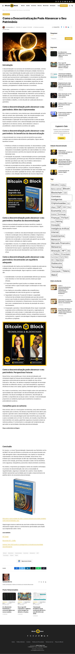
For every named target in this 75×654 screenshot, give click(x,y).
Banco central (56, 189)
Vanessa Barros (10, 27)
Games (52, 221)
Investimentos (57, 236)
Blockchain (46, 5)
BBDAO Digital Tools (40, 645)
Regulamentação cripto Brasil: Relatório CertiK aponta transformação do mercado (65, 85)
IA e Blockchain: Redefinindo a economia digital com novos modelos (9, 609)
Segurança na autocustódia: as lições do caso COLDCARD (65, 152)
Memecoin (55, 240)
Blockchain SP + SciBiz (9, 540)
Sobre (13, 642)
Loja (59, 5)
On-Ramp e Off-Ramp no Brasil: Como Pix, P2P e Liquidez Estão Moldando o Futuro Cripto (65, 311)
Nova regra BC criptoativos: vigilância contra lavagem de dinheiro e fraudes (24, 609)
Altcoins (40, 5)
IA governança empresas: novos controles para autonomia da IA (65, 114)
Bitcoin (23, 5)
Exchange (62, 214)
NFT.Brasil (5, 536)
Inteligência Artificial (60, 228)
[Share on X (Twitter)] (64, 27)
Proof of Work (64, 257)
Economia (33, 5)
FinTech (65, 218)
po (51, 254)
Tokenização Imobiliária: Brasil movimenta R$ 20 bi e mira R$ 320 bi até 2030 (39, 610)
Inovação (55, 225)
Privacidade (65, 254)
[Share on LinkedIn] (68, 27)
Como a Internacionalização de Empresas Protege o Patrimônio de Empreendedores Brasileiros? (64, 289)
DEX (64, 207)
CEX (65, 193)
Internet (55, 232)
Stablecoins (56, 263)
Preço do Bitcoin (59, 642)
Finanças (55, 218)
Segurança (59, 260)
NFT (38, 553)
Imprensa (5, 602)
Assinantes (64, 5)
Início (4, 10)
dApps (53, 207)
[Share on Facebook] (61, 27)
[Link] (11, 5)
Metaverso (32, 553)
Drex (69, 207)
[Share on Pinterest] (66, 27)
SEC (52, 260)
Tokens (11, 555)
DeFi (59, 207)
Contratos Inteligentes (56, 198)
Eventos (53, 214)
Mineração (55, 251)
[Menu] (3, 5)
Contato (28, 642)
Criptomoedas (18, 553)
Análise (28, 5)
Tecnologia (5, 555)
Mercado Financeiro (60, 243)
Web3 (16, 555)
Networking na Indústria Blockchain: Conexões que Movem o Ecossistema (65, 301)
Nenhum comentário (39, 27)
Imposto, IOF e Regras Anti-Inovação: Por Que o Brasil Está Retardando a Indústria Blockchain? (65, 162)
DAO (68, 203)
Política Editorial (21, 642)
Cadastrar (61, 138)
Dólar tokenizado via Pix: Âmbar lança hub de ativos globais (65, 95)
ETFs (64, 211)
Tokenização (56, 271)
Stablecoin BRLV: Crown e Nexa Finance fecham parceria (65, 104)
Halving (59, 221)
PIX (69, 251)
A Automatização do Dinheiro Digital (63, 171)
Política (56, 254)
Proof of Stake (54, 257)
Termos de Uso (49, 642)
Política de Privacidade (38, 642)
